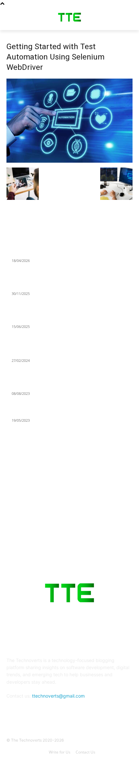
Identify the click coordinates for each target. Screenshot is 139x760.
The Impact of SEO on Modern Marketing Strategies (67, 352)
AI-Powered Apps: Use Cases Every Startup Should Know (72, 252)
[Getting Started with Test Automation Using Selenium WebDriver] (69, 161)
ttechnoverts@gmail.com (58, 696)
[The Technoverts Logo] (69, 17)
